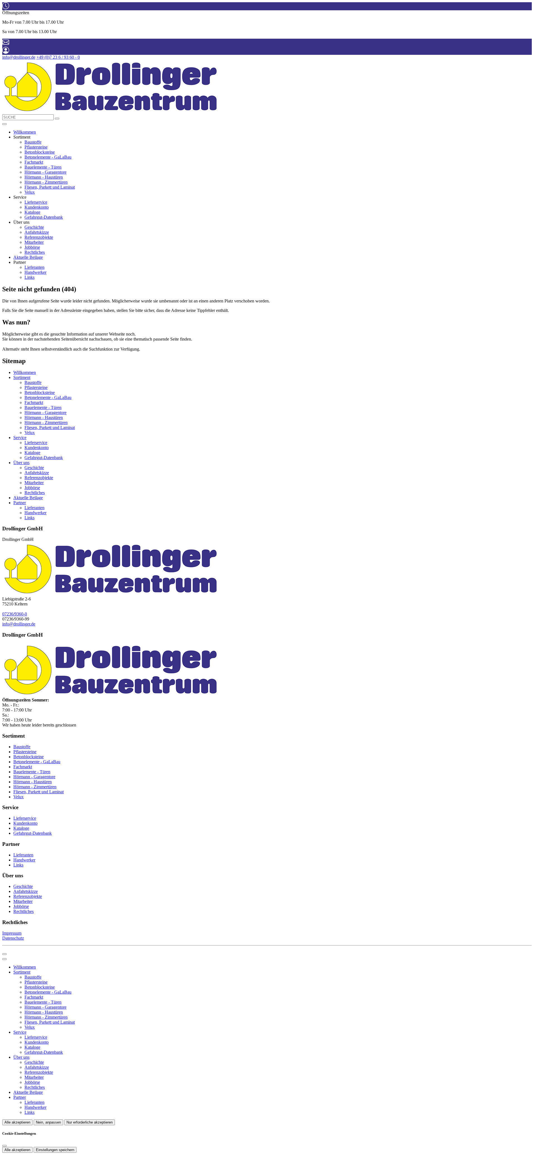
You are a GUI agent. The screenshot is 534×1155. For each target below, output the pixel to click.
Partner (19, 502)
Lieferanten (34, 267)
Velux (29, 192)
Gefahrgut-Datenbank (43, 217)
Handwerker (35, 272)
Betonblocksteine (39, 152)
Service (19, 437)
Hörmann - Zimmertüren (46, 182)
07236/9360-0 (14, 614)
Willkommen (24, 132)
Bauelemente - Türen (42, 167)
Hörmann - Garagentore (45, 172)
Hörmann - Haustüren (43, 177)
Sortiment (21, 377)
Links (29, 277)
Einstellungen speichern (55, 1150)
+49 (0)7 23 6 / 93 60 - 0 (58, 57)
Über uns (21, 462)
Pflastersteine (36, 147)
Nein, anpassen (48, 1122)
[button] (4, 124)
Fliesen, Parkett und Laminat (49, 187)
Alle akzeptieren (17, 1122)
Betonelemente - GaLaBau (47, 157)
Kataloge (32, 212)
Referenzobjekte (38, 237)
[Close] (4, 959)
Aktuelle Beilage (28, 257)
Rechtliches (34, 252)
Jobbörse (32, 247)
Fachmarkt (33, 162)
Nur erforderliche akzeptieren (89, 1122)
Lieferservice (35, 202)
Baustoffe (32, 142)
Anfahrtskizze (36, 232)
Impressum (11, 933)
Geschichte (34, 227)
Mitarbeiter (34, 242)
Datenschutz (13, 938)
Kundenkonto (36, 207)
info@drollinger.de (18, 57)
